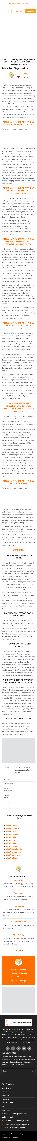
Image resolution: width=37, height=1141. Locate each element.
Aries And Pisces (12, 858)
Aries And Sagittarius (14, 849)
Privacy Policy (6, 1110)
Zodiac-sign (5, 1099)
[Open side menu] (2, 17)
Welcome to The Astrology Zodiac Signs (14, 1114)
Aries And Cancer (12, 834)
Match (30, 11)
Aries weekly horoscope (18, 973)
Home (3, 1106)
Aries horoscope (18, 922)
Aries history (18, 935)
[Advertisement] (18, 35)
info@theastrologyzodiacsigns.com (13, 1127)
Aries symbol (18, 950)
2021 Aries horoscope (18, 981)
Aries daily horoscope (18, 969)
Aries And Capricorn (13, 852)
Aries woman (19, 906)
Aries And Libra (11, 843)
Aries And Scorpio (13, 846)
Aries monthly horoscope (18, 977)
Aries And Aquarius (13, 855)
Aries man (18, 893)
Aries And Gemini (12, 831)
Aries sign (18, 880)
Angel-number (6, 1088)
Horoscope (5, 1095)
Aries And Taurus (12, 828)
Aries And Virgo (12, 840)
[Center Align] (32, 1071)
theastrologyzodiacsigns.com (24, 1134)
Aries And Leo (11, 837)
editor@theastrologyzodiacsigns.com (13, 1125)
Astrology (5, 1092)
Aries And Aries (11, 825)
